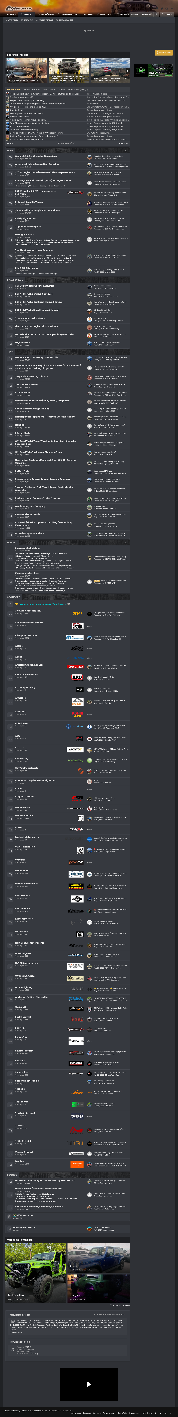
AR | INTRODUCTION (102, 688)
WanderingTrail (50, 1322)
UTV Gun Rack (99, 506)
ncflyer (107, 679)
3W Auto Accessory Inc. (28, 610)
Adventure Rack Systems (29, 622)
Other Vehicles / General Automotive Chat (38, 1188)
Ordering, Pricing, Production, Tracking (37, 164)
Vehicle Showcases (20, 1240)
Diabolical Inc (111, 810)
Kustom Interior (24, 918)
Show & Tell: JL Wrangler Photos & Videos (37, 210)
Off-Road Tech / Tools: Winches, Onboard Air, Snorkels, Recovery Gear (45, 442)
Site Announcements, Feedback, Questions (39, 1206)
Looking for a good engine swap (107, 342)
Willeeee (116, 184)
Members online (20, 1315)
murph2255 (110, 272)
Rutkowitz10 (22, 1322)
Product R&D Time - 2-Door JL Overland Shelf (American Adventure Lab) (124, 665)
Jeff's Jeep (109, 1209)
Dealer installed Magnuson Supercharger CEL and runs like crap (121, 334)
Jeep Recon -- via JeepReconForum (62, 240)
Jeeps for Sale (64, 565)
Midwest (21, 260)
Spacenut (108, 1322)
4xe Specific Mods (58, 186)
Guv (28, 1325)
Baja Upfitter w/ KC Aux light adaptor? (109, 425)
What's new (47, 14)
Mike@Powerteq (112, 1075)
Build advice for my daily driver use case (111, 238)
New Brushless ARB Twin (104, 677)
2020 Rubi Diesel (119, 395)
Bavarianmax (118, 229)
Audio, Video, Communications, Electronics (35, 560)
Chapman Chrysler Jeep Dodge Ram (35, 780)
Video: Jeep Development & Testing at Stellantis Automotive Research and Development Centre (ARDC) (67, 78)
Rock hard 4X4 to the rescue (106, 1018)
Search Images (66, 20)
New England (49, 260)
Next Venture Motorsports (29, 942)
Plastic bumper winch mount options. (109, 442)
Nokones (113, 158)
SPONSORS (13, 597)
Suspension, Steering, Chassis (31, 376)
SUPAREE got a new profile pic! (106, 1062)
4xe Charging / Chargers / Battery (31, 186)
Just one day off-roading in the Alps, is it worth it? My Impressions (121, 226)
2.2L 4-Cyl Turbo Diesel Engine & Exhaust (37, 310)
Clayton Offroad (24, 796)
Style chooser (76, 1413)
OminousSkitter (112, 691)
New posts (13, 20)
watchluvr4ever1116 (83, 1327)
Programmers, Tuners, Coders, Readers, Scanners (42, 479)
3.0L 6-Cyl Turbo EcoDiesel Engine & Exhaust (39, 301)
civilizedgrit (63, 1322)
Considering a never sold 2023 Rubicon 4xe (112, 182)
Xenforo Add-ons (61, 1411)
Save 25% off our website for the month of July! (113, 838)
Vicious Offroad (24, 1152)
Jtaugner (109, 1106)
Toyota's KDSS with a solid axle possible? (111, 376)
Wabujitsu (113, 445)
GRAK (107, 751)
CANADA (45, 262)
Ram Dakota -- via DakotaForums (31, 242)
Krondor (108, 703)
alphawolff (109, 345)
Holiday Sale (99, 807)
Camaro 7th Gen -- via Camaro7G (33, 1196)
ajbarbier (103, 1327)
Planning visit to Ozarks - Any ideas (108, 156)
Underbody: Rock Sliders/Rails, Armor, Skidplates (42, 400)
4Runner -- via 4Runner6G (62, 242)
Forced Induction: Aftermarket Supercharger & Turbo (44, 334)
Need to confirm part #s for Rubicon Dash (111, 636)
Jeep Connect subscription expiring (109, 461)
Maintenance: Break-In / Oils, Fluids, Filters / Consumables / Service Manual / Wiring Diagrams (48, 367)
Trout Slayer (85, 1322)
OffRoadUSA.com (25, 975)
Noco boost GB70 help (103, 471)
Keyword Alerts (69, 14)
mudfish (46, 1320)
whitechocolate (85, 1325)
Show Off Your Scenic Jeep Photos (108, 210)
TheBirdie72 (73, 1325)
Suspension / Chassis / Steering (32, 558)
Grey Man (54, 1320)
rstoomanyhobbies (121, 166)
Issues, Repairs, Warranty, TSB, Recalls (36, 357)
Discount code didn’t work (105, 1103)
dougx (115, 369)
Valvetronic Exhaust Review (21, 80)
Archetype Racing (25, 687)
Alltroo (19, 645)
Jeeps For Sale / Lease (27, 588)
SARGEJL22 (115, 220)
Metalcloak (21, 931)
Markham (107, 1155)
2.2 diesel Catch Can (102, 310)
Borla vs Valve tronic (102, 286)
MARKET (12, 542)
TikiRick (109, 1021)
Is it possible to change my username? (110, 1206)
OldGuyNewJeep (118, 473)
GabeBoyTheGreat (117, 536)
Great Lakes (23, 258)
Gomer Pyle (26, 1320)
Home (149, 1413)
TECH (10, 351)
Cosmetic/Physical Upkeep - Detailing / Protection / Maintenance (43, 524)
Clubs (90, 14)
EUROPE (69, 262)
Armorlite (20, 697)
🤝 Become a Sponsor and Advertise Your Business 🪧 (42, 604)
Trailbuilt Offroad (25, 1113)
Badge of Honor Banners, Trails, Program (37, 498)
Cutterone (115, 980)
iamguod (42, 1327)
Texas (61, 260)
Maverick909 (110, 956)
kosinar (96, 1325)
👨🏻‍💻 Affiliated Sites (23, 1215)
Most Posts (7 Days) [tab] (78, 89)
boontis (114, 419)
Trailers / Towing (52, 563)
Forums (28, 14)
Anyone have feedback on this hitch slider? (112, 400)
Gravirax (20, 859)
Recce (75, 1320)
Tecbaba (20, 1088)
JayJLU (23, 1325)
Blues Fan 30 (115, 639)
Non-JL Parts (22, 590)
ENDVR (106, 935)
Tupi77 (114, 304)
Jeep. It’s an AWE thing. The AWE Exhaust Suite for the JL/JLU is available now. (126, 737)
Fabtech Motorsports (27, 837)
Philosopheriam (116, 320)
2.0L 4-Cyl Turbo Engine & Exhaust (34, 293)
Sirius (96, 780)
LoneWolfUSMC (65, 1320)
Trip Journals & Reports (28, 226)
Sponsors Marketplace (27, 548)
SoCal (63, 255)
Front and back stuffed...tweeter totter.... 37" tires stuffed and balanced (123, 384)
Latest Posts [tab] (13, 89)
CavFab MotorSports (26, 767)
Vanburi (112, 508)
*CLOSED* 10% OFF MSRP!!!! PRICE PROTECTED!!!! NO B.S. (116, 998)
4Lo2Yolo (116, 257)
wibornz (94, 1327)
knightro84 (117, 1322)
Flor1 (58, 1327)
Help (144, 1413)
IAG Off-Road (22, 895)
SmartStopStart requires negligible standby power (115, 1051)
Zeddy (108, 772)
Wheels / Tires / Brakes (44, 556)
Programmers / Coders (27, 565)
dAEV (114, 583)
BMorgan (116, 212)
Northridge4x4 (23, 953)
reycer (102, 1325)
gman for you (117, 1325)
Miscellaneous (47, 565)
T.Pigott (119, 1320)
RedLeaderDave (96, 1320)
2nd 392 (108, 336)
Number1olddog (60, 1325)
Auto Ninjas (21, 723)
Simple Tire (21, 1037)
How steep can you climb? (105, 452)
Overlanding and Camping (30, 506)
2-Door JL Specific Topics (29, 202)
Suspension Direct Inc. (27, 1080)
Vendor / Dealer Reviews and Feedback (35, 568)
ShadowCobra (111, 668)
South (68, 258)
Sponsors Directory (66, 568)
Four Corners (56, 258)
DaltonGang (37, 1320)
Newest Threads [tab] (32, 89)
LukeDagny (113, 491)
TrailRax (19, 1125)
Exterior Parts (60, 553)
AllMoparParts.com (26, 635)
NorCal (73, 255)
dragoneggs (108, 1230)
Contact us (97, 1413)
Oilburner (33, 1327)
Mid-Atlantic (39, 258)
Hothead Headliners (26, 883)
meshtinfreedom (115, 1327)
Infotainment (22, 908)
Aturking (49, 1325)
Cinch (18, 788)
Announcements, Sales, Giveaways (33, 553)
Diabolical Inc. (23, 807)
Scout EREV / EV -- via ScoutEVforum (34, 245)
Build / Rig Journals (25, 218)
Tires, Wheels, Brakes (26, 384)
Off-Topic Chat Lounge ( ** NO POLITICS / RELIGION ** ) (45, 1180)
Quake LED (21, 1006)
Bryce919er (110, 1054)
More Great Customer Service (106, 954)
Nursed (13, 1330)
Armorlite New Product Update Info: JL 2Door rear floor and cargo (121, 701)
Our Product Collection (103, 921)
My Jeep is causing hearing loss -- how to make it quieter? (118, 433)
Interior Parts (23, 556)
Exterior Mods (22, 392)
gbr (105, 1320)
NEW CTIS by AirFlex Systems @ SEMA (109, 269)
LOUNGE (12, 1174)
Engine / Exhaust (64, 560)
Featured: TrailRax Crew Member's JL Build (111, 1129)
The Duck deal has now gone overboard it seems (114, 1180)
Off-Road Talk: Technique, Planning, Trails (38, 452)
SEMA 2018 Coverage (48, 273)
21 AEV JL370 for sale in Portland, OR (112, 580)
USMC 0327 (110, 411)
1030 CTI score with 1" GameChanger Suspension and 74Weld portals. (123, 933)
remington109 (111, 900)
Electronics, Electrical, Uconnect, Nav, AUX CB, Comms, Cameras (45, 461)
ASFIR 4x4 (20, 711)
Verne (63, 1327)
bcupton (108, 820)
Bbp (113, 427)
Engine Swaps (22, 342)
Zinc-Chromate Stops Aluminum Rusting (110, 357)
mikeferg (110, 1083)
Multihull (108, 312)
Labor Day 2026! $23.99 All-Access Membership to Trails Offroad (121, 1142)
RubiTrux (20, 1027)
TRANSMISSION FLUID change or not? (109, 367)
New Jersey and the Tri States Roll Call (110, 255)
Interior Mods (22, 433)
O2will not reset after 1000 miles (107, 479)
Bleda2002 (14, 1325)
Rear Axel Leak (100, 318)
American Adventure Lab (29, 664)
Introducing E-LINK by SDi (104, 1081)
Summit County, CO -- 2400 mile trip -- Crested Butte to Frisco (109, 79)
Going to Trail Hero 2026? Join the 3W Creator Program (117, 613)
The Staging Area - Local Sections (34, 250)
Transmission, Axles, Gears (30, 318)
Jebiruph (112, 288)
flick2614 (115, 378)
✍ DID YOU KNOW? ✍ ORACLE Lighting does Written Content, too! (121, 988)
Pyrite (110, 1183)
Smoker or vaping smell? (104, 524)
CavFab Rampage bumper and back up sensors (114, 770)
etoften (109, 946)
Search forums (45, 20)
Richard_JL (112, 195)
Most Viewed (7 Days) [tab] (54, 89)
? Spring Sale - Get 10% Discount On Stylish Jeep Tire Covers (119, 759)
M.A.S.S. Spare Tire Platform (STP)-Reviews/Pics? (114, 408)
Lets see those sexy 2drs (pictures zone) (111, 202)
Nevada (71, 260)
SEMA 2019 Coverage (26, 273)
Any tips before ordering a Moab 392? (110, 192)
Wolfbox (19, 1161)
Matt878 (115, 174)
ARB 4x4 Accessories (26, 674)
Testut (19, 1327)
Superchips (21, 1072)
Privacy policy (134, 1413)
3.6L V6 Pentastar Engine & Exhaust (34, 285)
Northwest (34, 260)
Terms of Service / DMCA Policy (115, 1413)
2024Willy (34, 1354)
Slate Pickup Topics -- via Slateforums (35, 1194)
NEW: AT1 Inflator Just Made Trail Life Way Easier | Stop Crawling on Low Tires (125, 749)
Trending (28, 20)
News (13, 14)
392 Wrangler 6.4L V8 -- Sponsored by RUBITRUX (36, 193)
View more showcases (120, 1305)
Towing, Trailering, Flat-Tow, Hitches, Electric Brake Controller (44, 488)
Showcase (126, 14)
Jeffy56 (108, 782)
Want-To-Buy (66, 588)
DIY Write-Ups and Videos (29, 533)
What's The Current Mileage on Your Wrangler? (113, 977)
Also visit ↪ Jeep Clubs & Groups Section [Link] (36, 255)
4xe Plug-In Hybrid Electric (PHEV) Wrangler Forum (43, 180)
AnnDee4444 (116, 403)
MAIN (10, 150)
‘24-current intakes (102, 294)
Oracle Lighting (23, 987)
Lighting (19, 424)
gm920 (13, 1327)
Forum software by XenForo (26, 1411)
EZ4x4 (18, 827)
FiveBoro (115, 481)
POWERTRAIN (15, 280)
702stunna (114, 296)
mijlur (108, 1325)
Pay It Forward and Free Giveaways (48, 590)
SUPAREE (20, 1060)
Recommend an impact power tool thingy (111, 514)
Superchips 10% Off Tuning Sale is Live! (109, 1072)
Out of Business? (101, 1028)
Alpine (18, 656)
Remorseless (118, 204)
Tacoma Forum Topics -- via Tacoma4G (36, 1199)
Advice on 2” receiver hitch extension (109, 488)
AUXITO (19, 747)
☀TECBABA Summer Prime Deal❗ (108, 1091)
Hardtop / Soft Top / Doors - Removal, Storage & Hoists (45, 416)
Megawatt (116, 500)
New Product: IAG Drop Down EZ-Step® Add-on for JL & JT (118, 898)
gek (18, 1320)
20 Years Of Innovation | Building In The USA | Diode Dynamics (119, 817)
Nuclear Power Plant (102, 326)
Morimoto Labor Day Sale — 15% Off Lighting (112, 556)
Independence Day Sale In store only (109, 1152)
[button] (104, 14)
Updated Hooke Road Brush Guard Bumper (112, 873)
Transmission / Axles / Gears (29, 563)
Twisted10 (111, 387)
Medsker (109, 454)
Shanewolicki (110, 1010)
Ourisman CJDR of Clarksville (31, 997)
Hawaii (20, 262)
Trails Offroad (23, 1140)
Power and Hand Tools (27, 514)
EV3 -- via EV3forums (69, 1199)
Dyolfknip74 (113, 464)
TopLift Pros (21, 1101)
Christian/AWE (110, 740)
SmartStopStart (24, 1050)
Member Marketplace (27, 573)
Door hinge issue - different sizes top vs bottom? (114, 417)
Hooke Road (22, 870)
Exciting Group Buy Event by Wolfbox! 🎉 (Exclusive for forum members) (123, 1163)
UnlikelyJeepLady (37, 1325)
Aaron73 (70, 1327)
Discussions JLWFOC (24, 1227)
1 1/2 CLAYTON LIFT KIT (102, 1227)
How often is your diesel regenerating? (110, 302)
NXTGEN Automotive (26, 963)
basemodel (110, 516)
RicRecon (108, 800)
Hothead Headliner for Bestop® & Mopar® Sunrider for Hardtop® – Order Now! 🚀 (127, 885)
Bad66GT (112, 435)
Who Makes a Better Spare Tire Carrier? (110, 392)
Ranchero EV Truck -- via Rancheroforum (36, 1201)
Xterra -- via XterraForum (29, 240)
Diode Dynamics (24, 815)
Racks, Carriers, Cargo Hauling (32, 408)
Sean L (76, 1322)
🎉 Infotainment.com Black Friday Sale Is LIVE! (112, 909)
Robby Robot (110, 912)
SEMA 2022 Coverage (26, 268)
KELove (25, 1327)
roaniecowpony (112, 328)
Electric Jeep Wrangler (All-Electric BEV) (37, 326)
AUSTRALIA (57, 262)
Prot (92, 1322)
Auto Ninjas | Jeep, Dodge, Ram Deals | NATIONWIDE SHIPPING (119, 725)
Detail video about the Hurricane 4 (108, 172)
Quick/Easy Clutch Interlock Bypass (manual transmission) (118, 533)
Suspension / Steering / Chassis (32, 581)
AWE (17, 735)
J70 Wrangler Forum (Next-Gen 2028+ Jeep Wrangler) (45, 172)
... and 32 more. (16, 1332)
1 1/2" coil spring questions (104, 798)
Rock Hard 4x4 (23, 1016)
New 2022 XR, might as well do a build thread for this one (117, 218)
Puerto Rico (32, 262)
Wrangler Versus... (25, 234)
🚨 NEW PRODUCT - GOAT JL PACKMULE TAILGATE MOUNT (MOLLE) (120, 849)
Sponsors (87, 1413)
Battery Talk (22, 471)
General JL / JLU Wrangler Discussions (36, 156)
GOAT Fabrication (25, 846)
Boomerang (21, 758)
